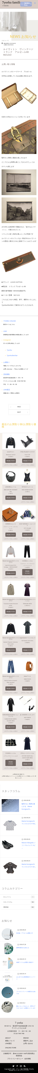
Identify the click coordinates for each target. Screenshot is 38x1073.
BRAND (26, 1038)
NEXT (19, 412)
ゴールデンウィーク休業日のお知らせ (25, 992)
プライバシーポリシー (15, 1059)
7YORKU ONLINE (9, 321)
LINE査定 (6, 390)
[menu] (35, 4)
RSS (24, 1065)
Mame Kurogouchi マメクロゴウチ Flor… (29, 822)
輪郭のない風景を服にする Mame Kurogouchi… (28, 806)
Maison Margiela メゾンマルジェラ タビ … (28, 845)
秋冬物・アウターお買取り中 (24, 933)
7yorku (9, 350)
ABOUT (8, 1038)
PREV (19, 407)
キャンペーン (18, 897)
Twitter (13, 1065)
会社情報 (27, 1059)
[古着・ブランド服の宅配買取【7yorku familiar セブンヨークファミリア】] (12, 4)
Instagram (20, 1065)
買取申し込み (28, 1041)
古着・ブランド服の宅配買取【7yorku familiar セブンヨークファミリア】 (21, 1069)
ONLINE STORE (10, 1048)
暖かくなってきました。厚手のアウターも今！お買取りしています (25, 1007)
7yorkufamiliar (12, 355)
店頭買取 (6, 374)
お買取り (6, 362)
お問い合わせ (28, 1043)
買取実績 (18, 907)
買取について (10, 1041)
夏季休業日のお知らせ (22, 948)
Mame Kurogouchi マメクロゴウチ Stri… (29, 865)
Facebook (16, 1065)
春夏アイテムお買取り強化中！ (25, 962)
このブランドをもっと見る (10, 577)
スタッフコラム (18, 902)
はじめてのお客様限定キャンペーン (25, 978)
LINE (5, 331)
